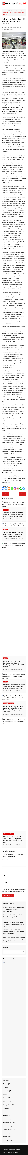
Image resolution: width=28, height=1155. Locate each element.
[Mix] (9, 488)
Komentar (5, 860)
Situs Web (4, 882)
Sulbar (12, 29)
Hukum (5, 1087)
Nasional (5, 1108)
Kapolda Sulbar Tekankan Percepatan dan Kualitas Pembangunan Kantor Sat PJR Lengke (13, 924)
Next (22, 494)
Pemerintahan (6, 29)
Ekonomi (5, 1084)
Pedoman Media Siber (13, 1152)
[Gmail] (17, 488)
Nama (3, 869)
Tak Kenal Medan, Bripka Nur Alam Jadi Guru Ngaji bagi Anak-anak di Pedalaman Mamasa (14, 514)
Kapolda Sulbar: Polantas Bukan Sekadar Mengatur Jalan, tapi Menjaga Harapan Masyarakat (14, 686)
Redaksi (5, 27)
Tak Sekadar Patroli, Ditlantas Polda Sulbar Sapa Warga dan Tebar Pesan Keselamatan (13, 534)
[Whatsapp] (12, 488)
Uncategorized (7, 1140)
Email (3, 875)
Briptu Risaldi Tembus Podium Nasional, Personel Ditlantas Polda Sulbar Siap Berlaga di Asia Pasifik (14, 939)
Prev (6, 494)
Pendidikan (6, 1126)
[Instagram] (15, 488)
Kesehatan (6, 1091)
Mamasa (6, 509)
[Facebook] (3, 488)
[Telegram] (23, 488)
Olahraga (6, 703)
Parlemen (5, 1115)
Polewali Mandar (7, 1129)
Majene (5, 1094)
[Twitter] (6, 488)
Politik (4, 1133)
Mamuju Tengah (7, 1105)
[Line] (20, 488)
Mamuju (5, 1101)
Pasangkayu (6, 1119)
